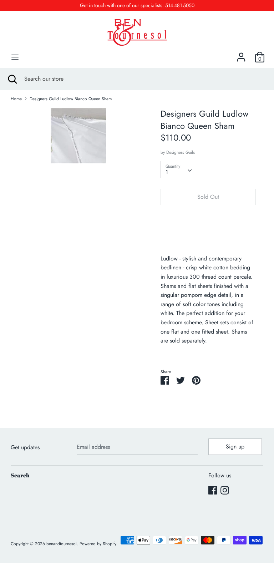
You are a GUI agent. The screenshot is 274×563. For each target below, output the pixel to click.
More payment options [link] (208, 235)
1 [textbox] (167, 172)
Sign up (235, 446)
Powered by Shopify (98, 544)
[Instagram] (224, 490)
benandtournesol (61, 544)
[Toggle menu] (15, 57)
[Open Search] (12, 78)
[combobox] (178, 169)
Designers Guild (181, 152)
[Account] (241, 54)
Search (20, 475)
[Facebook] (212, 490)
